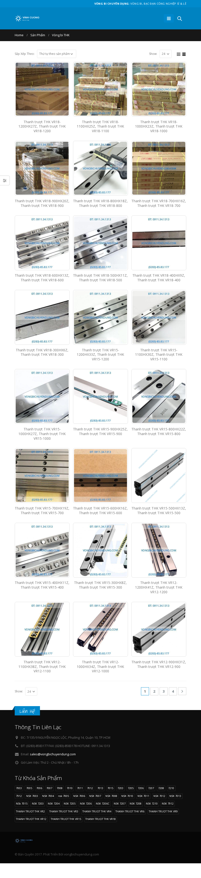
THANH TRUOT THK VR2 (30, 811)
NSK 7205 (69, 803)
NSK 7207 (120, 803)
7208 (161, 788)
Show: (153, 54)
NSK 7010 (127, 796)
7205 (131, 788)
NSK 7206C (102, 803)
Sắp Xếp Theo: (25, 54)
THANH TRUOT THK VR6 (129, 811)
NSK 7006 (79, 796)
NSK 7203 (38, 803)
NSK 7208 (135, 803)
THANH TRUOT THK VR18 (100, 819)
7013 (100, 788)
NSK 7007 (95, 796)
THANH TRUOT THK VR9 (163, 811)
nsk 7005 (63, 796)
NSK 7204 (54, 803)
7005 (29, 788)
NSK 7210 (152, 803)
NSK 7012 (159, 796)
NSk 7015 (21, 803)
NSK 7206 (86, 803)
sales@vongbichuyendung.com (53, 754)
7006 (39, 788)
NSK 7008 (111, 796)
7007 (49, 788)
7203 (120, 788)
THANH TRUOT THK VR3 (63, 811)
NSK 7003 (32, 796)
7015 (110, 788)
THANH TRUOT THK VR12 (31, 819)
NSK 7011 (143, 796)
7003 (19, 788)
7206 (141, 788)
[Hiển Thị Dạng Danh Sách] (184, 53)
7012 (90, 788)
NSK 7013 (175, 796)
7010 (70, 788)
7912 (19, 796)
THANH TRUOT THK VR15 (66, 819)
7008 (60, 788)
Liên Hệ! (27, 711)
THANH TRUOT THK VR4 (96, 811)
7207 (151, 788)
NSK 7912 (168, 803)
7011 (80, 788)
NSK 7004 (48, 796)
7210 (171, 788)
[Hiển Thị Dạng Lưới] (178, 53)
